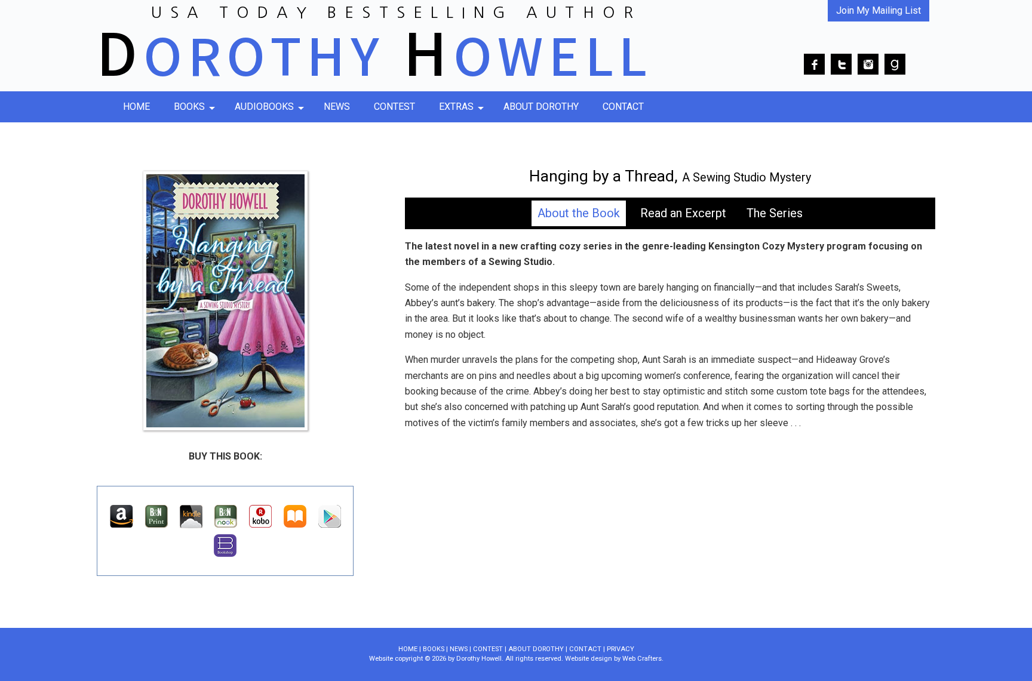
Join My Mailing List (878, 10)
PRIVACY (620, 649)
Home (136, 106)
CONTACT (585, 649)
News (337, 106)
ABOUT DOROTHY (536, 649)
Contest (394, 106)
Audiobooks (264, 106)
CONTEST (488, 649)
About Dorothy (541, 106)
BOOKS (433, 649)
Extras (456, 106)
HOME (407, 649)
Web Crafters (642, 658)
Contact (623, 106)
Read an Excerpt (683, 213)
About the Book (579, 213)
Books (189, 106)
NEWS (459, 649)
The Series (775, 213)
